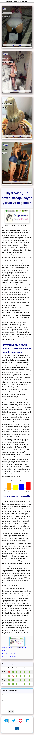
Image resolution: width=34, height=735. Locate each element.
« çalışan (5, 656)
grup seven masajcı (8, 653)
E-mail (4, 694)
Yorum (4, 701)
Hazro (16, 647)
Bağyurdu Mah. (7, 647)
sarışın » (13, 656)
